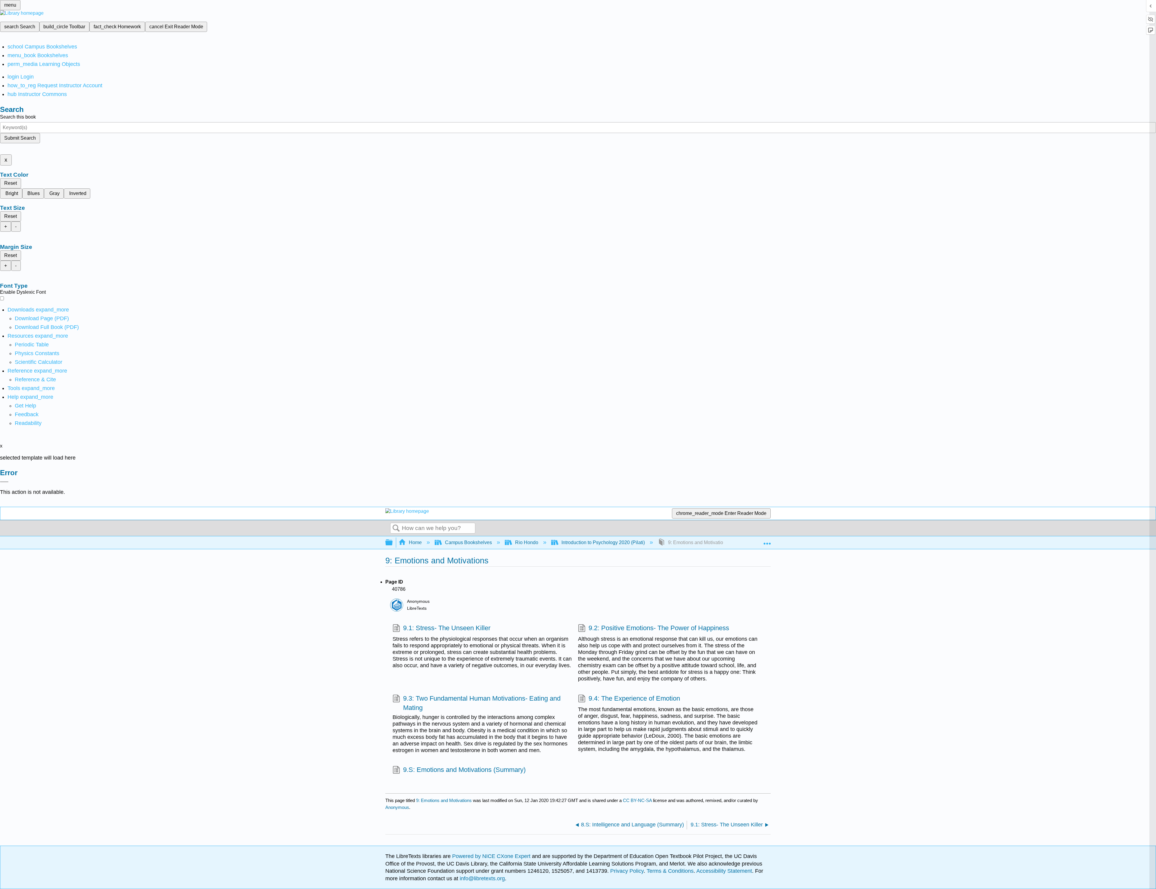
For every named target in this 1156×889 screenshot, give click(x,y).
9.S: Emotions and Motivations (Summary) (464, 769)
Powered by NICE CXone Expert (492, 856)
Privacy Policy (627, 871)
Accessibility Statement (724, 871)
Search (396, 528)
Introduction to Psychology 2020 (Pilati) (603, 542)
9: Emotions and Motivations (444, 800)
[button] (27, 414)
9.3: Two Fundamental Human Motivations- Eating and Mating (482, 703)
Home (415, 542)
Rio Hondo (526, 542)
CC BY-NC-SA (638, 800)
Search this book (18, 116)
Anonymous (397, 807)
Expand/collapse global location (767, 540)
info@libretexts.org (481, 878)
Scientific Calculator (38, 362)
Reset (10, 183)
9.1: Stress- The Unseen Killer (446, 628)
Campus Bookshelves (468, 542)
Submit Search (20, 138)
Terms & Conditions (670, 871)
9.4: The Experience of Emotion (634, 698)
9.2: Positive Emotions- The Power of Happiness (659, 628)
